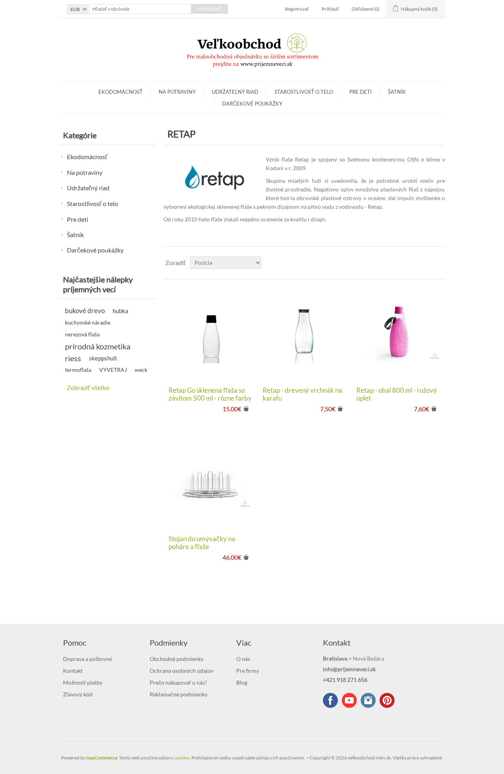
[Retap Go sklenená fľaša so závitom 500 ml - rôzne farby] (210, 332)
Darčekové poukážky (252, 103)
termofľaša (78, 369)
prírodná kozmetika (97, 346)
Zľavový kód (78, 694)
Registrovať (297, 9)
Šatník (397, 92)
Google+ (387, 700)
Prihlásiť (330, 9)
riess (73, 358)
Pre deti (360, 92)
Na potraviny (177, 92)
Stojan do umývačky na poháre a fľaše (202, 543)
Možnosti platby (82, 682)
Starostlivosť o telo (303, 92)
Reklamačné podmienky (179, 694)
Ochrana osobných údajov (181, 670)
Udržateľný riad (235, 92)
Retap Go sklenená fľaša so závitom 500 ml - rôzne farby (210, 394)
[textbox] (140, 9)
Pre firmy (247, 670)
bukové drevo (85, 310)
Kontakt (73, 670)
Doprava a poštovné (87, 658)
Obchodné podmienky (177, 658)
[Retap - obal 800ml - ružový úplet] (397, 332)
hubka (120, 310)
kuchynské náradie (87, 322)
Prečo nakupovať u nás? (178, 682)
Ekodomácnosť (120, 92)
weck (141, 370)
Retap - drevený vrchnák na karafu (302, 394)
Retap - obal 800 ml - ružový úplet (396, 394)
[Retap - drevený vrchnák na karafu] (304, 332)
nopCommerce (101, 758)
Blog (241, 682)
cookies (181, 758)
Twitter (368, 700)
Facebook (330, 700)
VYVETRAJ (113, 369)
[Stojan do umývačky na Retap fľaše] (210, 481)
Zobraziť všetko (88, 387)
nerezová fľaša (82, 334)
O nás (243, 658)
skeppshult (103, 358)
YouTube (349, 700)
